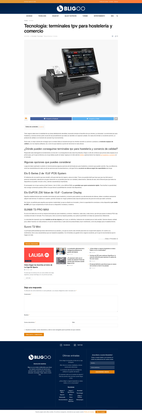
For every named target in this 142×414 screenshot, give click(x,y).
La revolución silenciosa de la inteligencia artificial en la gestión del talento (75, 250)
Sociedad (29, 16)
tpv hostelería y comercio (108, 155)
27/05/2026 (92, 268)
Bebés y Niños (62, 391)
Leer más (28, 278)
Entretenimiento (99, 16)
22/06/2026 (70, 265)
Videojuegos (79, 399)
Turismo (85, 16)
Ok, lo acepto (101, 412)
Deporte (62, 394)
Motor (71, 394)
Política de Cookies (104, 1)
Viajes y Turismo (79, 396)
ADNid (82, 155)
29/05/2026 (92, 261)
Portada (26, 20)
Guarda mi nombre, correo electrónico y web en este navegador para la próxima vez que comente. (53, 330)
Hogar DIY (55, 16)
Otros (70, 397)
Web (73, 322)
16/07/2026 (70, 254)
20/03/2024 (26, 36)
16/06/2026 (92, 252)
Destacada (62, 397)
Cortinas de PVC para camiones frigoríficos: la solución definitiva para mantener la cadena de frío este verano (103, 257)
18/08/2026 (27, 269)
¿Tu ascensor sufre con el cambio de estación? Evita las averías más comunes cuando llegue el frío (75, 260)
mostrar (41, 126)
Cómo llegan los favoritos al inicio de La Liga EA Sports (38, 266)
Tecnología (42, 16)
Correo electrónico (30, 322)
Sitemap (116, 1)
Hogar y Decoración (71, 391)
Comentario (28, 294)
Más (112, 16)
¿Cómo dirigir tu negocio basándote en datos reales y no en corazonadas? (102, 249)
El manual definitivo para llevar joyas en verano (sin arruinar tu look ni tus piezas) (103, 265)
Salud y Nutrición (70, 16)
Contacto (111, 1)
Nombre (27, 315)
